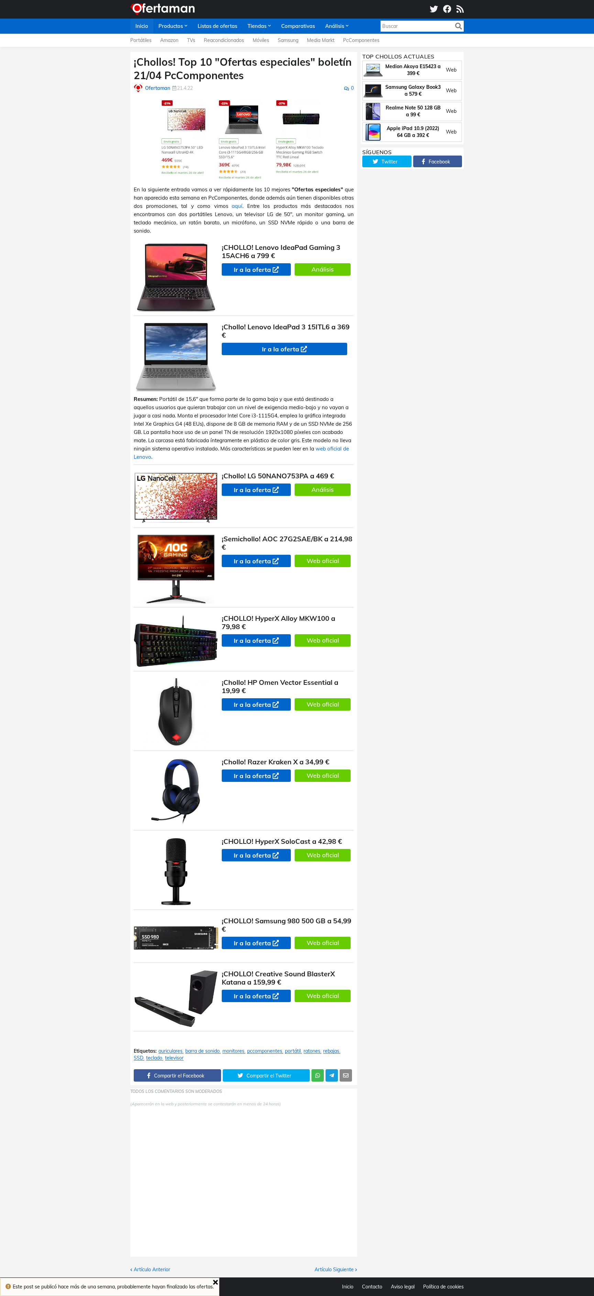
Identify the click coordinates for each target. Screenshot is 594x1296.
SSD (138, 1058)
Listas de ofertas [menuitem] (217, 26)
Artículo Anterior (152, 1269)
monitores (233, 1051)
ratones (312, 1051)
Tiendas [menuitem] (257, 26)
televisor (174, 1058)
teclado (154, 1058)
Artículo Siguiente (334, 1269)
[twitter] (434, 9)
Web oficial (323, 561)
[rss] (460, 9)
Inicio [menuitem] (141, 26)
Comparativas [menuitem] (298, 26)
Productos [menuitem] (170, 26)
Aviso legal (403, 1287)
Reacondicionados (224, 40)
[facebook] (447, 9)
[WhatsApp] (317, 1075)
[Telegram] (332, 1075)
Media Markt (320, 40)
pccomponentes (264, 1051)
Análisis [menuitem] (334, 26)
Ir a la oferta (252, 270)
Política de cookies (443, 1287)
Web (451, 70)
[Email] (346, 1075)
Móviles (261, 40)
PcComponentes (361, 40)
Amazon (169, 40)
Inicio (347, 1287)
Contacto (372, 1287)
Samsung (288, 40)
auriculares (170, 1051)
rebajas (331, 1051)
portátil (293, 1051)
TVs (191, 40)
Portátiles (141, 40)
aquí (237, 206)
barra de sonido (202, 1051)
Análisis (322, 269)
